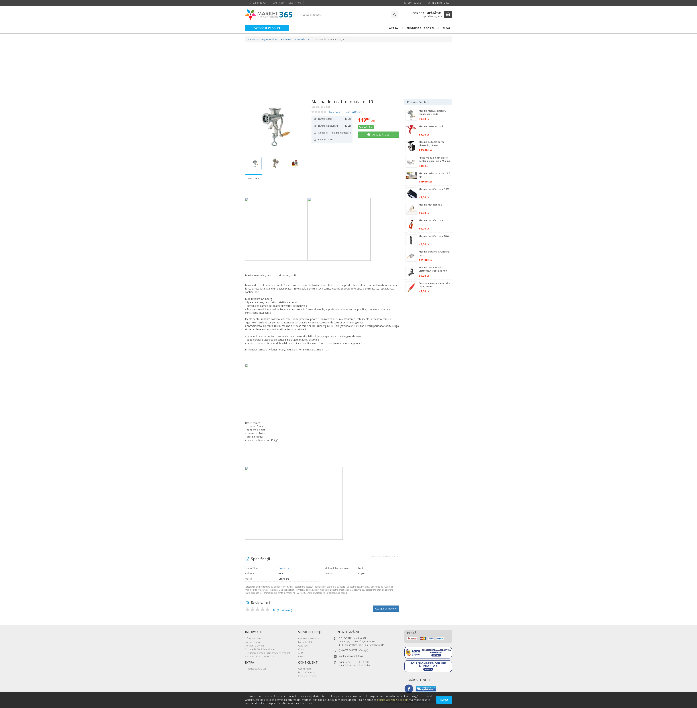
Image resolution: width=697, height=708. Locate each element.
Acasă (393, 28)
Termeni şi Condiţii (255, 645)
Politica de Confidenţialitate (260, 649)
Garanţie (303, 645)
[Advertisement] (348, 71)
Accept (444, 699)
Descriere (253, 178)
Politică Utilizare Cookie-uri (259, 656)
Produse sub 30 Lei (420, 28)
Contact (302, 649)
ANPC (301, 652)
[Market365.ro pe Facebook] (408, 688)
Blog (446, 28)
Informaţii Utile (440, 2)
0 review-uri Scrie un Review (345, 112)
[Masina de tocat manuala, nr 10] (275, 127)
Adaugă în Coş (379, 134)
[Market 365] (268, 14)
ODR (300, 656)
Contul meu (414, 2)
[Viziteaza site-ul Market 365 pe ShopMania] (426, 688)
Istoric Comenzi (306, 672)
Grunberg (283, 568)
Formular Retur (306, 642)
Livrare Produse (253, 642)
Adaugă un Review (386, 608)
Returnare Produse (308, 638)
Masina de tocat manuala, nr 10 (342, 101)
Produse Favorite (307, 676)
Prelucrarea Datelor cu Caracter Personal (267, 652)
